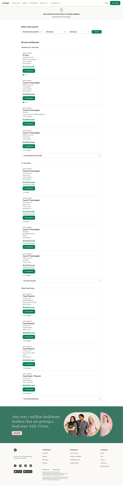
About (102, 453)
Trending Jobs (55, 3)
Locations (25, 3)
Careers (102, 460)
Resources (43, 3)
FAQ (101, 456)
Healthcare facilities (75, 456)
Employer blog (74, 463)
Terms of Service (58, 474)
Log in (106, 3)
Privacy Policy (49, 474)
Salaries (44, 456)
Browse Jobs (16, 3)
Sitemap (44, 463)
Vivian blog (45, 460)
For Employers (34, 3)
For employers (74, 453)
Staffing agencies (75, 460)
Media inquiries (104, 466)
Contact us (103, 463)
